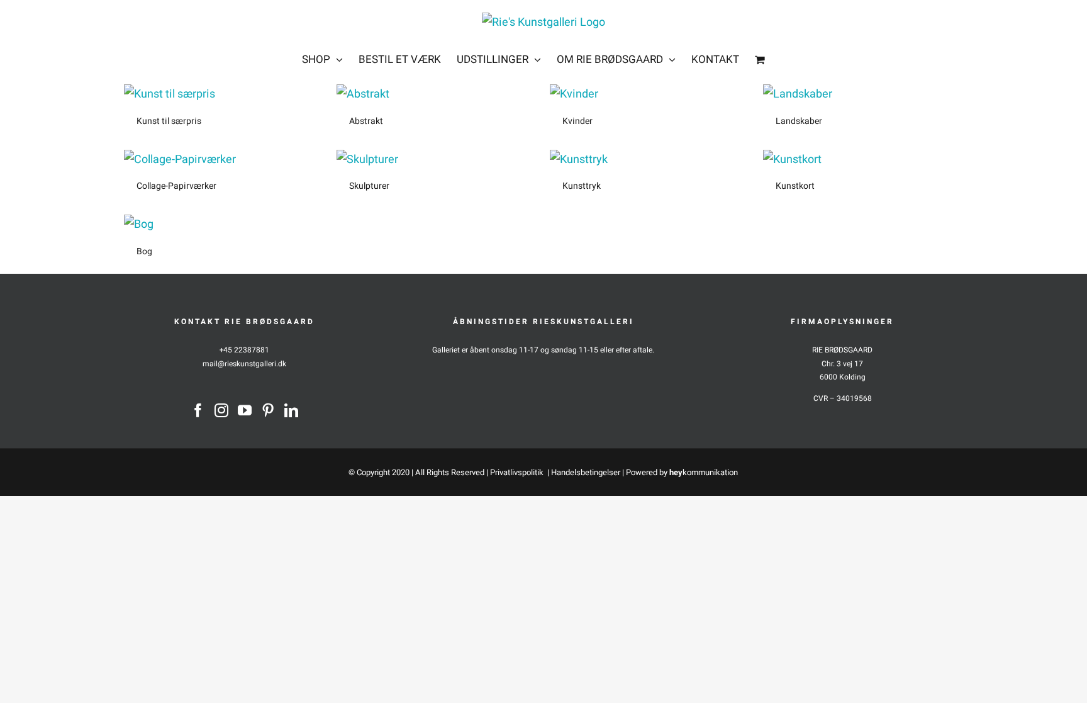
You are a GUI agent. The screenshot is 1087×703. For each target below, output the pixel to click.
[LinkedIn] (291, 410)
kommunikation (703, 472)
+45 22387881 (244, 350)
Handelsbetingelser (585, 472)
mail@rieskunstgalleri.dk (244, 363)
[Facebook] (198, 410)
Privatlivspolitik (517, 472)
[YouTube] (245, 410)
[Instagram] (221, 410)
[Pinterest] (268, 410)
